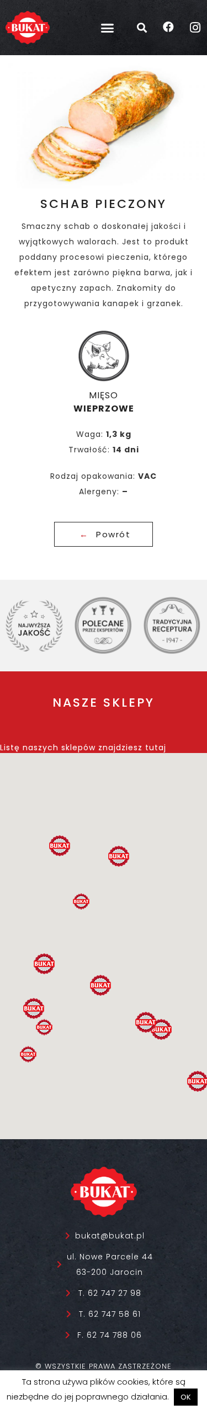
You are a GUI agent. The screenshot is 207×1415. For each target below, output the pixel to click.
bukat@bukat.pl (110, 1235)
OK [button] (186, 1397)
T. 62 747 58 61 (110, 1314)
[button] (107, 27)
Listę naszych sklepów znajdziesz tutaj (83, 747)
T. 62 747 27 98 (109, 1293)
